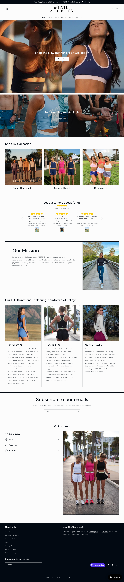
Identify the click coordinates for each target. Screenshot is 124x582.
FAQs (7, 542)
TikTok (105, 532)
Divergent (99, 188)
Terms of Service (12, 549)
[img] (62, 205)
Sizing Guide (10, 546)
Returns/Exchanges (12, 535)
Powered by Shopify (71, 578)
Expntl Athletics (58, 578)
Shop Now (62, 59)
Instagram (93, 532)
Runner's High (60, 188)
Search (7, 532)
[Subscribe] (78, 411)
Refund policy (10, 553)
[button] (7, 9)
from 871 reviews (62, 209)
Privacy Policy (11, 539)
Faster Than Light (22, 188)
